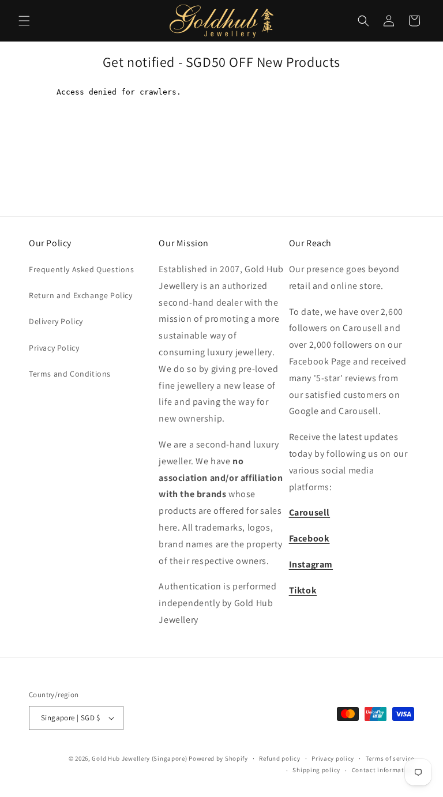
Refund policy (279, 758)
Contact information (383, 770)
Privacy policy (332, 758)
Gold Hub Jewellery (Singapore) (139, 758)
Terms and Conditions (70, 374)
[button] (24, 20)
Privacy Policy (54, 348)
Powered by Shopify (218, 758)
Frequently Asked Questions (81, 269)
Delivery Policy (56, 321)
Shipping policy (316, 770)
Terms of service (390, 758)
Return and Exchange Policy (81, 295)
